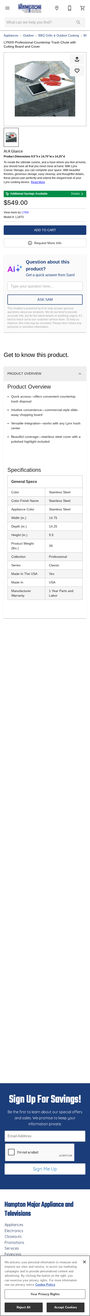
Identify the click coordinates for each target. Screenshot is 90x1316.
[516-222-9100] (69, 8)
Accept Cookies (65, 1307)
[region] (45, 1285)
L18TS (19, 217)
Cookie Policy (45, 1284)
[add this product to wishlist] (77, 70)
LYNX (25, 212)
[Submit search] (78, 22)
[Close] (84, 1262)
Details (75, 193)
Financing (13, 1254)
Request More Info (47, 243)
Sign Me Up (45, 1169)
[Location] (56, 8)
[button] (7, 8)
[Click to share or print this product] (77, 59)
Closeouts (13, 1236)
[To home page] (30, 8)
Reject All (23, 1307)
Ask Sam (45, 299)
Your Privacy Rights (44, 1294)
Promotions (14, 1242)
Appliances (11, 35)
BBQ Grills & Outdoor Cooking (58, 35)
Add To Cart (45, 230)
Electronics (14, 1230)
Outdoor (28, 35)
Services (12, 1248)
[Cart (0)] (82, 8)
